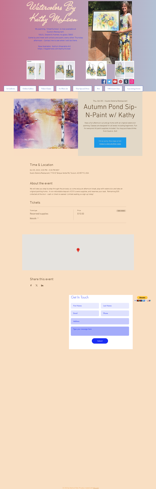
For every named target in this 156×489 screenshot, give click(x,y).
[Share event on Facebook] (31, 285)
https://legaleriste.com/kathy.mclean (54, 49)
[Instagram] (132, 81)
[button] (142, 298)
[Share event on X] (37, 285)
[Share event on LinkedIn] (42, 285)
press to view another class (110, 144)
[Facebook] (104, 81)
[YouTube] (115, 81)
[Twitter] (109, 81)
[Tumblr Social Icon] (126, 81)
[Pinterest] (120, 81)
